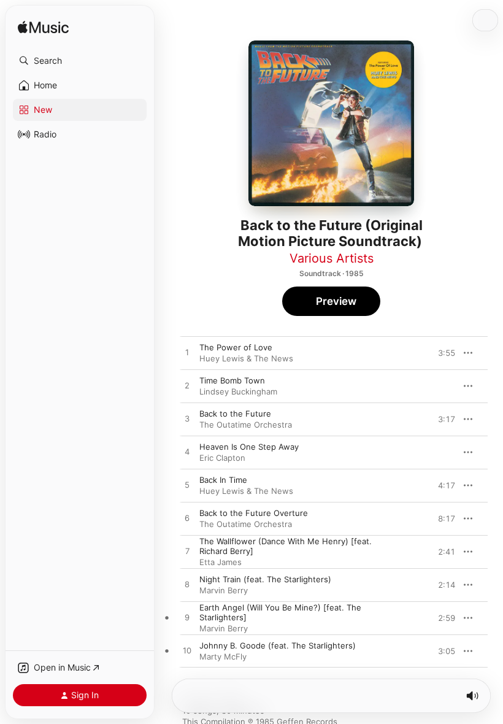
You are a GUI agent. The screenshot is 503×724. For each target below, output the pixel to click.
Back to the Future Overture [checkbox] (253, 513)
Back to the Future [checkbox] (235, 413)
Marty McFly (223, 656)
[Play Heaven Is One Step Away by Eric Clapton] (187, 452)
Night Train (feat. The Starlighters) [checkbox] (265, 579)
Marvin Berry (223, 590)
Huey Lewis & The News (246, 358)
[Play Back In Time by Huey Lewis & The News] (187, 485)
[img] (43, 28)
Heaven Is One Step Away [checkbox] (249, 447)
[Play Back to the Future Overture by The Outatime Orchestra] (187, 518)
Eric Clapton (222, 458)
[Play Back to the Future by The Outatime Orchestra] (187, 419)
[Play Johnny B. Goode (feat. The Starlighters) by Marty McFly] (187, 651)
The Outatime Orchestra (245, 424)
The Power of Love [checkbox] (235, 347)
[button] (79, 60)
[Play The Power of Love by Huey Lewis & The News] (187, 352)
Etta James (220, 562)
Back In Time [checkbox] (223, 480)
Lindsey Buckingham (238, 391)
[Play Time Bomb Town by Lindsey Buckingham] (187, 385)
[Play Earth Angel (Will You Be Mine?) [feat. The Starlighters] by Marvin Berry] (187, 617)
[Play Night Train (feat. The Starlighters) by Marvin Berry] (187, 584)
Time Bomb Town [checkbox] (232, 380)
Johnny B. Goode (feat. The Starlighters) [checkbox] (277, 645)
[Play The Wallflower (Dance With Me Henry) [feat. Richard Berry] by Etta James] (187, 551)
